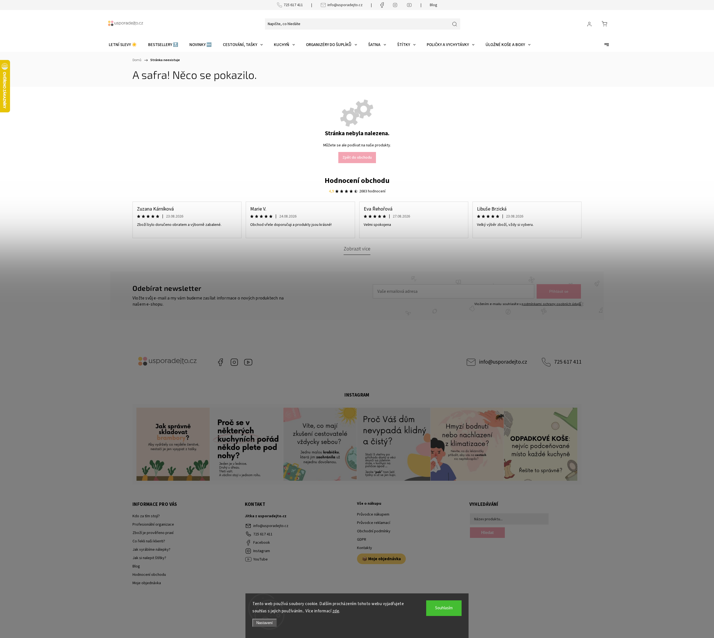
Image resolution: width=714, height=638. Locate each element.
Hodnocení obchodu (357, 180)
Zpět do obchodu (357, 157)
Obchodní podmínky (373, 531)
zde (335, 611)
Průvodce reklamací (373, 523)
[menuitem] (123, 45)
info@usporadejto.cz (345, 5)
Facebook (220, 362)
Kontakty (364, 548)
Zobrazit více (357, 248)
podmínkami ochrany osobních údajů (551, 303)
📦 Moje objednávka (381, 559)
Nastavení (264, 623)
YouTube (248, 362)
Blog (433, 5)
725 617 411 (293, 5)
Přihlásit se (558, 291)
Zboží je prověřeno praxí (152, 533)
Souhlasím (444, 608)
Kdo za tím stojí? (146, 516)
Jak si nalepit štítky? (149, 558)
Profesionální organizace (153, 524)
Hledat (487, 532)
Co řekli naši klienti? (148, 541)
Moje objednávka (146, 583)
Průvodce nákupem (373, 514)
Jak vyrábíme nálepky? (151, 549)
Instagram (234, 362)
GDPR (361, 539)
